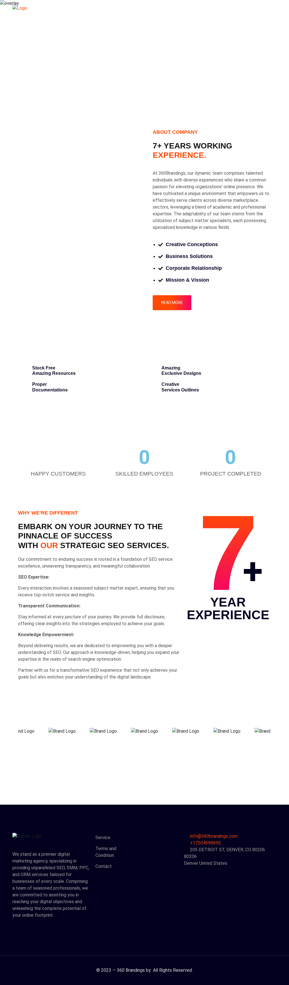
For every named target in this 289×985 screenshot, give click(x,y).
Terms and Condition (105, 852)
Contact (103, 866)
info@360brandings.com (214, 836)
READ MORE (172, 302)
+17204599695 (205, 843)
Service (102, 837)
